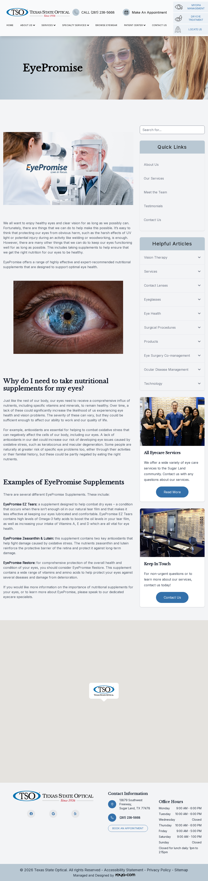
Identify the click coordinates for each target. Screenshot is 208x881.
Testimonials (153, 206)
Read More (172, 492)
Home (9, 25)
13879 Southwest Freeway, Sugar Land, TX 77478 (134, 804)
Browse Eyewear (106, 25)
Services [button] (47, 25)
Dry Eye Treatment (195, 18)
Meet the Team (155, 192)
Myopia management (196, 7)
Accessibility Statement (123, 870)
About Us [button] (26, 25)
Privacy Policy (159, 870)
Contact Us (159, 25)
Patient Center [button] (133, 25)
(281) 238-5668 (129, 817)
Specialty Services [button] (74, 25)
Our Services (154, 178)
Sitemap (181, 870)
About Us (151, 165)
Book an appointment (128, 828)
